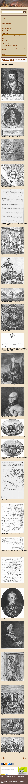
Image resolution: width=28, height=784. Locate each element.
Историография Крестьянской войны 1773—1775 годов (13, 35)
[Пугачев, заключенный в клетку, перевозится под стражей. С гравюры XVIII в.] (12, 699)
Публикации (4, 38)
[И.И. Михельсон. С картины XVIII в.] (12, 401)
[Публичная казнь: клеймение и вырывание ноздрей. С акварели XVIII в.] (12, 448)
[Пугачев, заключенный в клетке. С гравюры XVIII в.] (12, 666)
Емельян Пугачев (5, 20)
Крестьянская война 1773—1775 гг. (9, 25)
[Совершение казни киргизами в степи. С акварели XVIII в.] (12, 427)
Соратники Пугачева (6, 28)
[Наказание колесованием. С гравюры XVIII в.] (12, 270)
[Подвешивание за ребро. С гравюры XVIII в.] (12, 294)
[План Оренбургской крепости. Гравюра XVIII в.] (12, 150)
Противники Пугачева (6, 30)
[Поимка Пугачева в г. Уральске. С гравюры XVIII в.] (12, 726)
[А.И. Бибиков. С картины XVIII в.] (12, 368)
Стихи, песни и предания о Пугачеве (9, 45)
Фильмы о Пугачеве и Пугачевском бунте (10, 40)
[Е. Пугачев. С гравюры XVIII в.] (12, 317)
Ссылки (3, 54)
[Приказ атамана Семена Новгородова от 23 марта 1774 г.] (12, 518)
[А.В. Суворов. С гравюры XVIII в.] (12, 602)
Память (3, 51)
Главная (3, 18)
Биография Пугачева (6, 23)
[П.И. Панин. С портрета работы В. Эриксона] (12, 634)
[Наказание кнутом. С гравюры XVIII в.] (12, 240)
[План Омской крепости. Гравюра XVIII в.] (12, 174)
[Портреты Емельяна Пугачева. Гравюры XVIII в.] (12, 84)
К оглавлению (14, 757)
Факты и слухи (5, 33)
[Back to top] (25, 781)
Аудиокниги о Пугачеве (7, 43)
